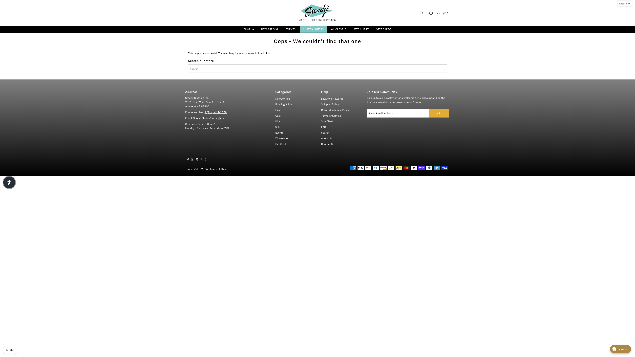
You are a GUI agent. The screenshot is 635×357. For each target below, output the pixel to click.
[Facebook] (188, 159)
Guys (278, 110)
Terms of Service (331, 115)
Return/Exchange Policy (335, 110)
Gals (278, 115)
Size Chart (361, 29)
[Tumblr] (205, 159)
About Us (326, 138)
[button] (625, 3)
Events (291, 29)
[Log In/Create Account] (438, 13)
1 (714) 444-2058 (216, 112)
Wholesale (338, 29)
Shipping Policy (330, 104)
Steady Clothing (218, 169)
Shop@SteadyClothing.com (209, 118)
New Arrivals (282, 98)
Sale (277, 127)
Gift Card (280, 144)
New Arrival (269, 29)
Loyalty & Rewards (332, 98)
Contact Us (327, 144)
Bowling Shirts (283, 104)
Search (325, 132)
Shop (248, 29)
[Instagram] (192, 159)
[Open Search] (421, 13)
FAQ (323, 127)
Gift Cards (383, 29)
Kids (277, 121)
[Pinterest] (201, 159)
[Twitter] (197, 159)
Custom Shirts (313, 29)
